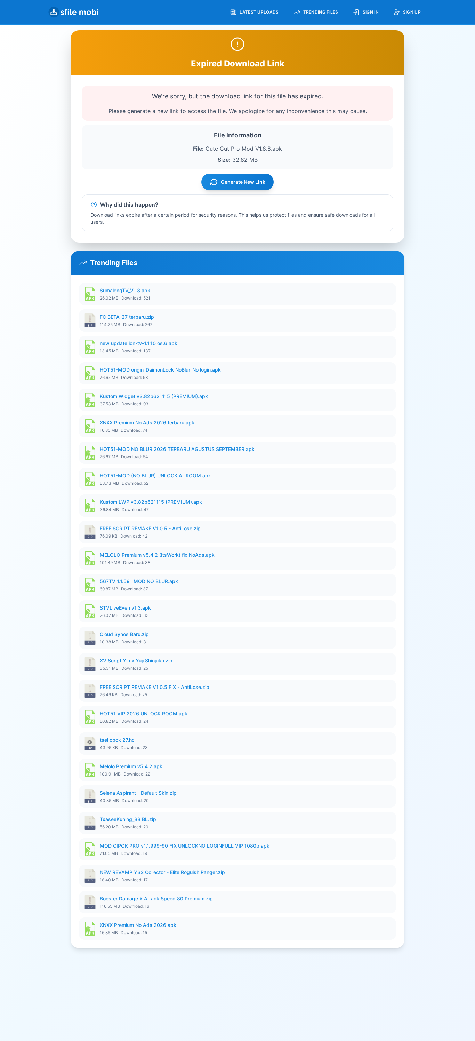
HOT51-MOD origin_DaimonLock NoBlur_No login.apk (160, 370)
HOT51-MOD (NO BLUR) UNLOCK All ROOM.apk (155, 475)
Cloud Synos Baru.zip (124, 634)
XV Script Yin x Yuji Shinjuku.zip (136, 660)
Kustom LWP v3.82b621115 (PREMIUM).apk (151, 502)
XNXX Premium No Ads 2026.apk (138, 925)
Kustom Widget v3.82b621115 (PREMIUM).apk (154, 396)
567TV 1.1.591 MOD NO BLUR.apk (139, 581)
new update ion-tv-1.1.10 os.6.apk (138, 343)
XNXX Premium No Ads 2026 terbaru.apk (147, 423)
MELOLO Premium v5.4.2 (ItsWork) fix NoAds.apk (157, 555)
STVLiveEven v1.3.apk (125, 608)
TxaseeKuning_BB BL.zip (128, 819)
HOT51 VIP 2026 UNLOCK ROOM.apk (143, 713)
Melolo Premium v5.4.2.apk (131, 766)
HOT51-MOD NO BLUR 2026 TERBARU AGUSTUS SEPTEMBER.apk (177, 449)
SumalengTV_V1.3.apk (125, 290)
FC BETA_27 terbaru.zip (127, 317)
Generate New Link (243, 182)
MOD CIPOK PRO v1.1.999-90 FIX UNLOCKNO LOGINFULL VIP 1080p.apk (184, 846)
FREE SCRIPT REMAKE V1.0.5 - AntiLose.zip (150, 528)
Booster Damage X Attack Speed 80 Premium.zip (156, 898)
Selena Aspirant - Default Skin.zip (138, 793)
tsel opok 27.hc (117, 740)
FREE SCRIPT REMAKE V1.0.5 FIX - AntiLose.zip (154, 687)
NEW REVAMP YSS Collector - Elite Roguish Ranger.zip (162, 872)
